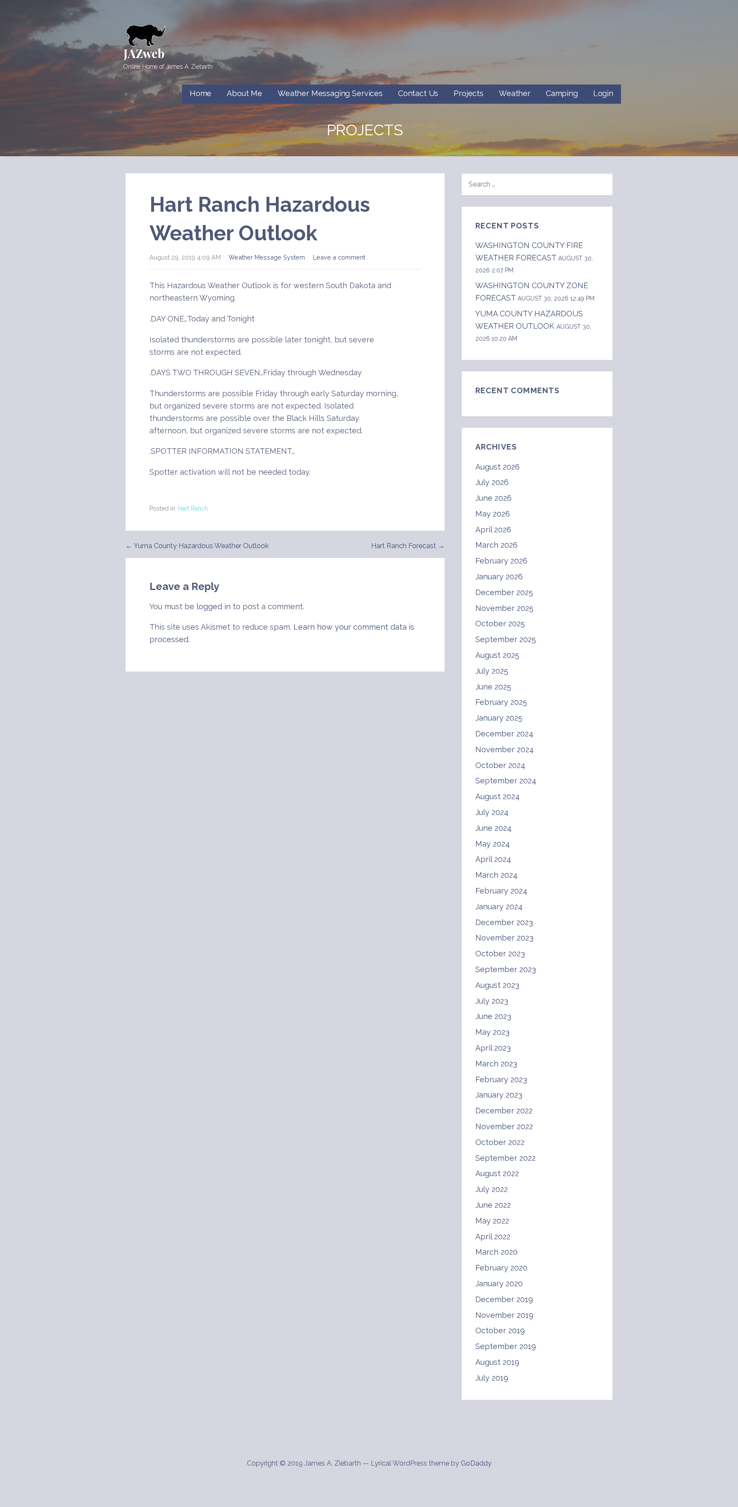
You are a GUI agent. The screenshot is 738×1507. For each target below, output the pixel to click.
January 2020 (499, 1283)
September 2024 (505, 780)
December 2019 (504, 1299)
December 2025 (504, 592)
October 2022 (499, 1142)
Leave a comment (339, 257)
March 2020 (496, 1251)
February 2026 (501, 560)
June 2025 (493, 686)
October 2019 (500, 1330)
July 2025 (491, 670)
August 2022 (497, 1173)
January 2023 (498, 1094)
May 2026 (492, 513)
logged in (213, 606)
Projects (468, 93)
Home (200, 93)
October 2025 (500, 623)
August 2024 (497, 796)
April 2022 (492, 1236)
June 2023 (493, 1016)
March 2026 (496, 544)
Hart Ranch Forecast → (408, 546)
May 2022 (492, 1220)
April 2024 (493, 859)
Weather (514, 93)
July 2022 (491, 1189)
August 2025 (497, 655)
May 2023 (492, 1032)
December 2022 (504, 1110)
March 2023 (496, 1063)
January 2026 (499, 576)
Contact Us (418, 93)
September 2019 (505, 1346)
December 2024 (504, 733)
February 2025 (501, 702)
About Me (244, 93)
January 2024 (499, 906)
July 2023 (491, 1000)
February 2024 (501, 890)
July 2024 (492, 812)
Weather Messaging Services (330, 93)
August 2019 (497, 1362)
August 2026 (497, 466)
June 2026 (493, 498)
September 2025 (505, 639)
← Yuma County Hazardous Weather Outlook (197, 546)
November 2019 (504, 1315)
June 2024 (493, 828)
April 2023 (493, 1047)
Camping (562, 93)
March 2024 (496, 874)
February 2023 (501, 1079)
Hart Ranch (193, 508)
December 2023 (504, 922)
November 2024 (504, 749)
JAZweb (143, 53)
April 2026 (493, 529)
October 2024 (500, 765)
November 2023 (504, 937)
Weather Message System (266, 257)
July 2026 (492, 482)
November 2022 (504, 1126)
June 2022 (493, 1204)
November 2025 (504, 608)
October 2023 (500, 953)
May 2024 (492, 843)
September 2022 (505, 1158)
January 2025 (498, 717)
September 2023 (505, 969)
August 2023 (497, 985)
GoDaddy (476, 1463)
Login (603, 93)
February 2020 (501, 1267)
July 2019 (491, 1377)
